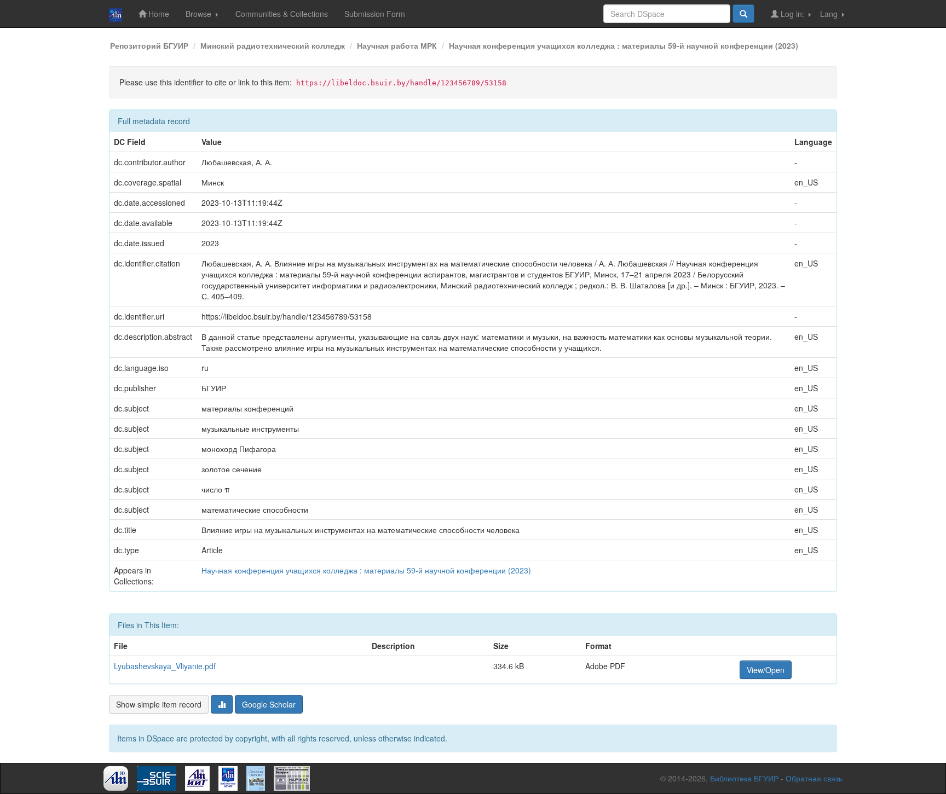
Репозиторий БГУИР (149, 45)
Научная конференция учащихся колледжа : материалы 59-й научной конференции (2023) (623, 45)
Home (157, 13)
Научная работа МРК (397, 45)
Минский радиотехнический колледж (272, 45)
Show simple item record (158, 704)
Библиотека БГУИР (744, 778)
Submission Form (374, 13)
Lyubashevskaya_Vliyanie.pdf (165, 665)
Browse (200, 13)
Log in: (792, 13)
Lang (830, 13)
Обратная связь (814, 778)
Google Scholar (269, 704)
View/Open (766, 669)
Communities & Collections (281, 13)
